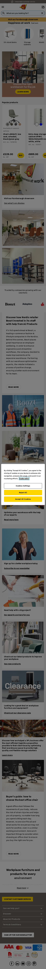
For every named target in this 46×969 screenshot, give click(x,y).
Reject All (23, 492)
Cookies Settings (23, 486)
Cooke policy (24, 479)
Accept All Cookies (23, 499)
